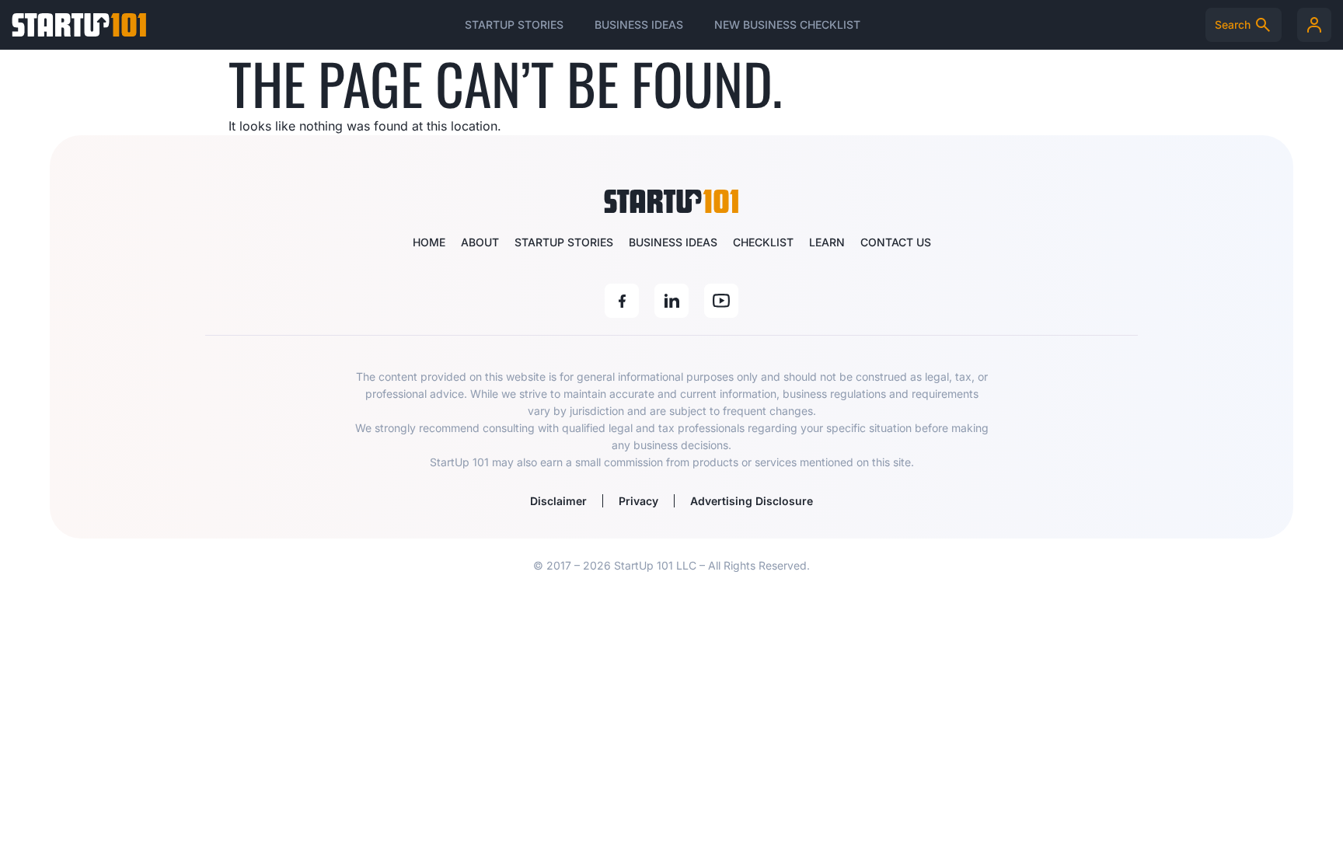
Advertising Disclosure (751, 500)
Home (429, 242)
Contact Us (895, 242)
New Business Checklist (787, 24)
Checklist (763, 242)
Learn (827, 242)
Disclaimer (558, 500)
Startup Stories (514, 24)
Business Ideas (639, 24)
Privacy (638, 500)
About (480, 242)
